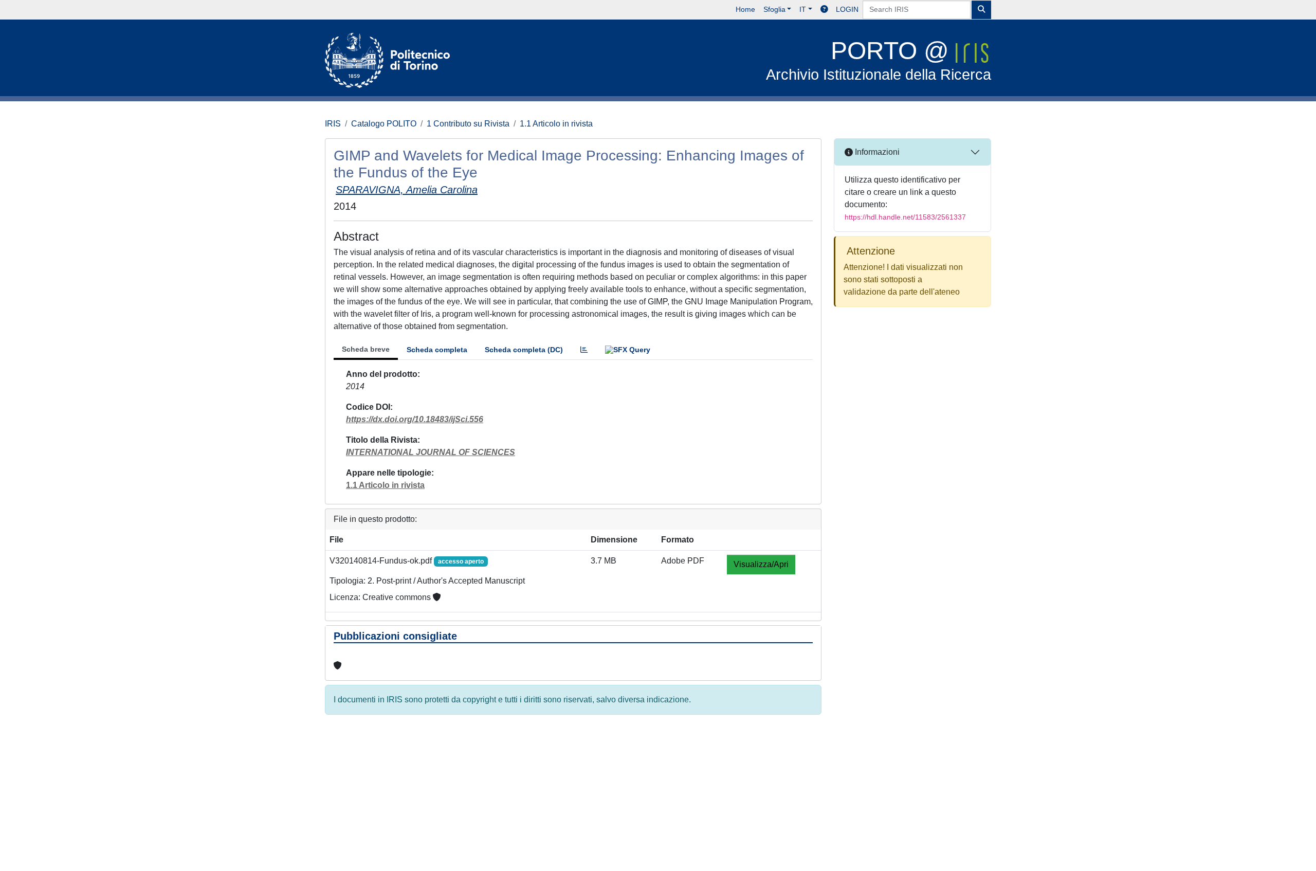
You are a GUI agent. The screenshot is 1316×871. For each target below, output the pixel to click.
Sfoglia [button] (774, 9)
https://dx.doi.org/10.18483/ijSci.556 (414, 419)
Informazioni (876, 152)
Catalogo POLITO (383, 123)
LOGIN (847, 9)
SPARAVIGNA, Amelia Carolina (407, 189)
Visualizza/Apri (761, 564)
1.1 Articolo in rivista (556, 123)
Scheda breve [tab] (366, 349)
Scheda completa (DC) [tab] (524, 350)
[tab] (584, 350)
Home (745, 9)
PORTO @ (878, 60)
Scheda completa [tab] (437, 350)
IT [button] (802, 9)
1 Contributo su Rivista (468, 123)
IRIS (333, 123)
